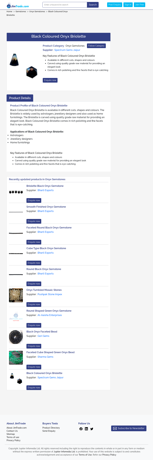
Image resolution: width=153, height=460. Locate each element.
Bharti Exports (46, 190)
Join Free (139, 4)
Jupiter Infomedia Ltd (64, 451)
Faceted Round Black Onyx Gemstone (49, 227)
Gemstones (21, 11)
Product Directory (51, 428)
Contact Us (12, 431)
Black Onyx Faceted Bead (41, 331)
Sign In (128, 4)
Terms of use (13, 437)
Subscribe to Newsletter (131, 428)
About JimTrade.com (17, 428)
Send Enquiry (48, 431)
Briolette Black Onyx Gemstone (45, 185)
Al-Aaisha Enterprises (50, 315)
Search (93, 4)
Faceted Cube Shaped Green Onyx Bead (50, 352)
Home (9, 11)
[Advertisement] (76, 23)
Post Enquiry (114, 4)
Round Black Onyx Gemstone (43, 269)
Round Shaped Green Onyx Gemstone (48, 310)
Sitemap (11, 434)
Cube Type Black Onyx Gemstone (46, 248)
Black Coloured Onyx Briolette (44, 373)
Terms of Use (85, 455)
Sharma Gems (45, 356)
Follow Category (96, 46)
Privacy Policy (13, 440)
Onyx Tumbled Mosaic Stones (44, 289)
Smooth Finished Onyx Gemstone (46, 206)
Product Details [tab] (20, 98)
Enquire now (50, 80)
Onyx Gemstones (37, 11)
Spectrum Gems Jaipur (67, 50)
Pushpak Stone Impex (50, 294)
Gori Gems (43, 336)
